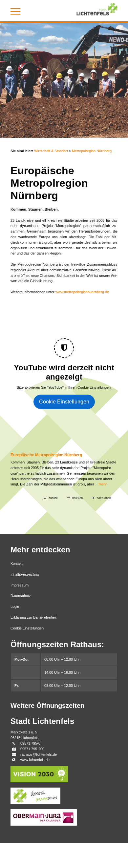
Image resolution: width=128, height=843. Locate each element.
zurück (53, 498)
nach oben (104, 498)
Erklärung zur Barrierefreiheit (33, 617)
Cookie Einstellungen (64, 401)
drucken (77, 498)
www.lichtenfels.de (35, 760)
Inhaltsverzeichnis (25, 574)
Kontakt (17, 563)
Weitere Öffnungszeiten (47, 705)
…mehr (101, 484)
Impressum (20, 585)
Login (15, 606)
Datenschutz (21, 596)
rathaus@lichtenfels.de (38, 754)
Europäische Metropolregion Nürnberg (46, 455)
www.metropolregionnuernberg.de (82, 292)
